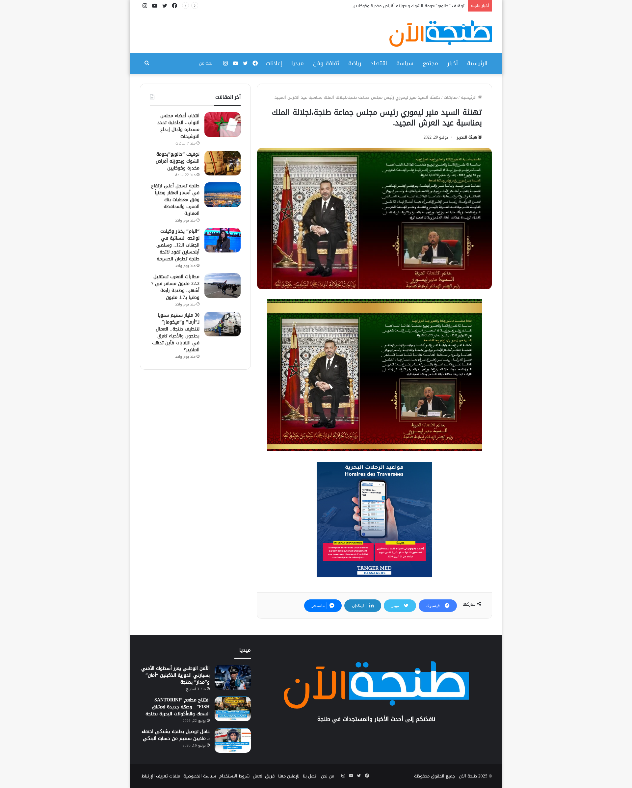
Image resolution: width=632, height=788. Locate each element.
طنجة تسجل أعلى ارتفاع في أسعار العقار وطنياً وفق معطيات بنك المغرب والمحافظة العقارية (175, 199)
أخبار (452, 63)
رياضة (354, 63)
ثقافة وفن (326, 63)
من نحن (327, 776)
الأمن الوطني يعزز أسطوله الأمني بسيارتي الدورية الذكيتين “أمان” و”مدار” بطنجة (175, 675)
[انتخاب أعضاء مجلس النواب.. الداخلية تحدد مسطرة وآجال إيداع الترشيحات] (222, 124)
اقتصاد (379, 63)
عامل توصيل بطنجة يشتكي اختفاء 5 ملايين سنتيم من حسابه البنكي (176, 735)
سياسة (404, 63)
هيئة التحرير (467, 137)
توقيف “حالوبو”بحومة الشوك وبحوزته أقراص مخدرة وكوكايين (177, 161)
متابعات (451, 97)
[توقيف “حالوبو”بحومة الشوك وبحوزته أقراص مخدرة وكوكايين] (222, 163)
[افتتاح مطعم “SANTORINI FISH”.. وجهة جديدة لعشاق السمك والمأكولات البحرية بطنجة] (233, 708)
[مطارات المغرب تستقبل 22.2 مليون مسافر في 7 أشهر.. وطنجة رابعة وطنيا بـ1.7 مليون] (222, 285)
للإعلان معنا (289, 776)
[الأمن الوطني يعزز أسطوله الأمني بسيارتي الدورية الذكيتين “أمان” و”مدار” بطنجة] (233, 677)
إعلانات (274, 63)
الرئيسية (477, 63)
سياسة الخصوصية (199, 776)
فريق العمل (264, 776)
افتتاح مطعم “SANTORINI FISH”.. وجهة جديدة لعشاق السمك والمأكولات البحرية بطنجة (177, 707)
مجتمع (430, 63)
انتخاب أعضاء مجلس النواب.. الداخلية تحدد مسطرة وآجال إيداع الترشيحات (178, 126)
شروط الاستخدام (234, 776)
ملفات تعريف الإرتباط (161, 776)
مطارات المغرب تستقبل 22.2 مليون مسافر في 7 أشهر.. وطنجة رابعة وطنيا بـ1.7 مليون (175, 287)
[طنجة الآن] (440, 33)
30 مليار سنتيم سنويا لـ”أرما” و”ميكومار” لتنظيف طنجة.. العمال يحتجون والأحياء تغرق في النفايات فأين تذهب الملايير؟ (175, 332)
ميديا (297, 63)
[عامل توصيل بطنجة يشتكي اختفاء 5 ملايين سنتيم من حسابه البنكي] (233, 740)
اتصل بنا (310, 776)
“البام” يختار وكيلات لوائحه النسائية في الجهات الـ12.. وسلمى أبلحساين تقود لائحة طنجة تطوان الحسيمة (177, 245)
